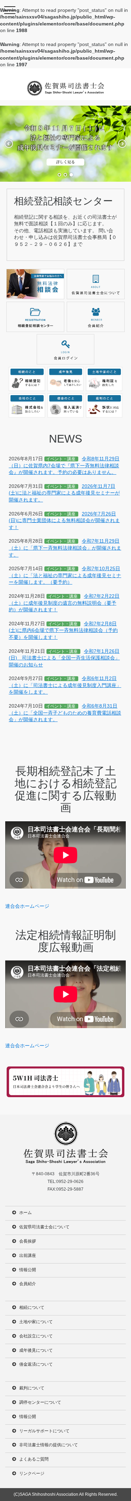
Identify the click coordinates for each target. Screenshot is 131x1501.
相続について (31, 1307)
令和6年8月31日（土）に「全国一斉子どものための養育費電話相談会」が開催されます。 (65, 712)
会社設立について (36, 1336)
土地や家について (36, 1321)
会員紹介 (27, 1283)
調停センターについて (40, 1402)
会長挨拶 (27, 1241)
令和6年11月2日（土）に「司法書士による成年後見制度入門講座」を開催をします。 (65, 685)
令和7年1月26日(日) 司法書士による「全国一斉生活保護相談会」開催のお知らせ (64, 657)
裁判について (31, 1388)
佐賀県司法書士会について (44, 1226)
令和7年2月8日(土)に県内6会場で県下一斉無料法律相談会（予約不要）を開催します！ (63, 630)
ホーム (25, 1212)
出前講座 (27, 1255)
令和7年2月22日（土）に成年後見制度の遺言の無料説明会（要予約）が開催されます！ (64, 602)
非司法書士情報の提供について (48, 1444)
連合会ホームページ (27, 906)
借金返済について (36, 1364)
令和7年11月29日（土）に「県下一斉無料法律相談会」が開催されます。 (65, 547)
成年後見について (36, 1350)
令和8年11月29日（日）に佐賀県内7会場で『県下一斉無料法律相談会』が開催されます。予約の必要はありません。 (64, 465)
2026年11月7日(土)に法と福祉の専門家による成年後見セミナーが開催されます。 (64, 493)
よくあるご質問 (34, 1459)
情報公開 (27, 1269)
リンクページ (31, 1473)
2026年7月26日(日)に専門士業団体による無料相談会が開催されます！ (64, 520)
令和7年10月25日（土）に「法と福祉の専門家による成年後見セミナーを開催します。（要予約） (65, 575)
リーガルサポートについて (44, 1430)
